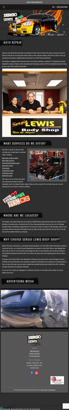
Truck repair (5, 168)
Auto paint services (8, 161)
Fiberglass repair (7, 173)
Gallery (51, 34)
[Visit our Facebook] (32, 373)
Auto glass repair (7, 166)
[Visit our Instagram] (37, 373)
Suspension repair (8, 171)
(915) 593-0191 (37, 2)
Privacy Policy (44, 390)
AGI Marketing (51, 390)
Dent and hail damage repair (11, 163)
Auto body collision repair (10, 158)
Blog (43, 34)
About (23, 34)
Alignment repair (7, 176)
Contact (60, 34)
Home (15, 34)
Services (33, 34)
